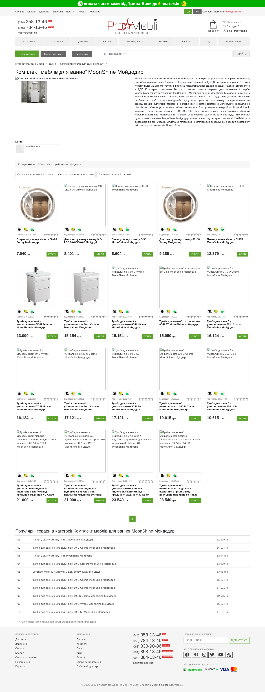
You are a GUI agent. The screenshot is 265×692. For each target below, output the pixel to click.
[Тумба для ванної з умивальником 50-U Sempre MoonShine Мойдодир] (37, 287)
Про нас (19, 11)
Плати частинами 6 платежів (115, 174)
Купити (52, 254)
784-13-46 (35, 27)
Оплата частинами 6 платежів (76, 174)
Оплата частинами (26, 657)
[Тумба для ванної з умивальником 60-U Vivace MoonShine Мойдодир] (132, 287)
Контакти (95, 11)
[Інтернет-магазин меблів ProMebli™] (132, 24)
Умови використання (89, 661)
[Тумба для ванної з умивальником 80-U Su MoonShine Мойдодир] (132, 369)
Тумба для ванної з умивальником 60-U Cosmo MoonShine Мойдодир (81, 324)
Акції (79, 652)
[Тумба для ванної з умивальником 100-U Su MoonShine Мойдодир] (227, 369)
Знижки (81, 657)
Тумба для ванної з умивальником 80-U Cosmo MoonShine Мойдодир (81, 406)
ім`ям (41, 164)
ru (197, 11)
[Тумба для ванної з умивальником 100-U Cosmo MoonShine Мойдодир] (180, 369)
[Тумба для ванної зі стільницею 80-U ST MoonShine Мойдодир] (180, 287)
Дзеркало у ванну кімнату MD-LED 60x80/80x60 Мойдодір (83, 241)
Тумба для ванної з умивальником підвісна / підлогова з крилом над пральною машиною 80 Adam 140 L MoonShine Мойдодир (130, 491)
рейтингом (61, 164)
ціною (50, 164)
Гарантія (70, 11)
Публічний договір (87, 666)
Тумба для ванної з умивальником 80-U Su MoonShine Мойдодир (126, 406)
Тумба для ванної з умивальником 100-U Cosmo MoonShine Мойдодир (177, 406)
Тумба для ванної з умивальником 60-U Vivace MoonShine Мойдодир (129, 324)
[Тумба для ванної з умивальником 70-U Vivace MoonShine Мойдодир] (37, 369)
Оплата (31, 11)
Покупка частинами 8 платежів (35, 174)
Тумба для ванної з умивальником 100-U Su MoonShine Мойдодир (222, 406)
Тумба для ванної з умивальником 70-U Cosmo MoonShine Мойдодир (224, 324)
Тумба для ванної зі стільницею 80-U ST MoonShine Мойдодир (179, 323)
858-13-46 (152, 651)
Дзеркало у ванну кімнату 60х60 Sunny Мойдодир (37, 241)
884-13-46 (152, 657)
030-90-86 (150, 646)
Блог (79, 648)
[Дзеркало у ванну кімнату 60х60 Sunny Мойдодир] (37, 205)
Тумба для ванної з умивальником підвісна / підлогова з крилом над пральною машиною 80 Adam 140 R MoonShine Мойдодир (178, 491)
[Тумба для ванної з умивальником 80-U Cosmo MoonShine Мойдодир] (84, 369)
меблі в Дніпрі (160, 684)
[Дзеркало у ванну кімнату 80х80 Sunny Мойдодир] (180, 205)
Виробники (82, 53)
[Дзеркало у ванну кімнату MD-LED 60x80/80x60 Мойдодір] (84, 205)
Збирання (57, 11)
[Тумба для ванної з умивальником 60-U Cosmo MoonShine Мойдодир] (84, 287)
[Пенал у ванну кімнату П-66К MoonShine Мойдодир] (227, 205)
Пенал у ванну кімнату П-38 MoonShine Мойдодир (129, 241)
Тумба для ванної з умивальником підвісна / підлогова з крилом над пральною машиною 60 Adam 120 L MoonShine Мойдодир (35, 491)
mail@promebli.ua (27, 32)
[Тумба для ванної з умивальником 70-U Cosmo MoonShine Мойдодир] (227, 287)
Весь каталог (27, 53)
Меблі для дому (53, 53)
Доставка (44, 11)
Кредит (82, 11)
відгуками (75, 164)
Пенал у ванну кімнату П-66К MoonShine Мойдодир (225, 241)
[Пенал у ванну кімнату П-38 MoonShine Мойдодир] (132, 205)
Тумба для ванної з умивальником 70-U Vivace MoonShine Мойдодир (34, 406)
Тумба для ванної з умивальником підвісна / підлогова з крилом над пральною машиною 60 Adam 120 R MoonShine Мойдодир (82, 491)
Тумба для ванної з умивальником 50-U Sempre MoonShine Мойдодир (34, 324)
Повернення (22, 661)
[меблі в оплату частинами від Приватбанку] (132, 3)
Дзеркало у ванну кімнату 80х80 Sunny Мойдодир (179, 241)
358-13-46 (34, 21)
